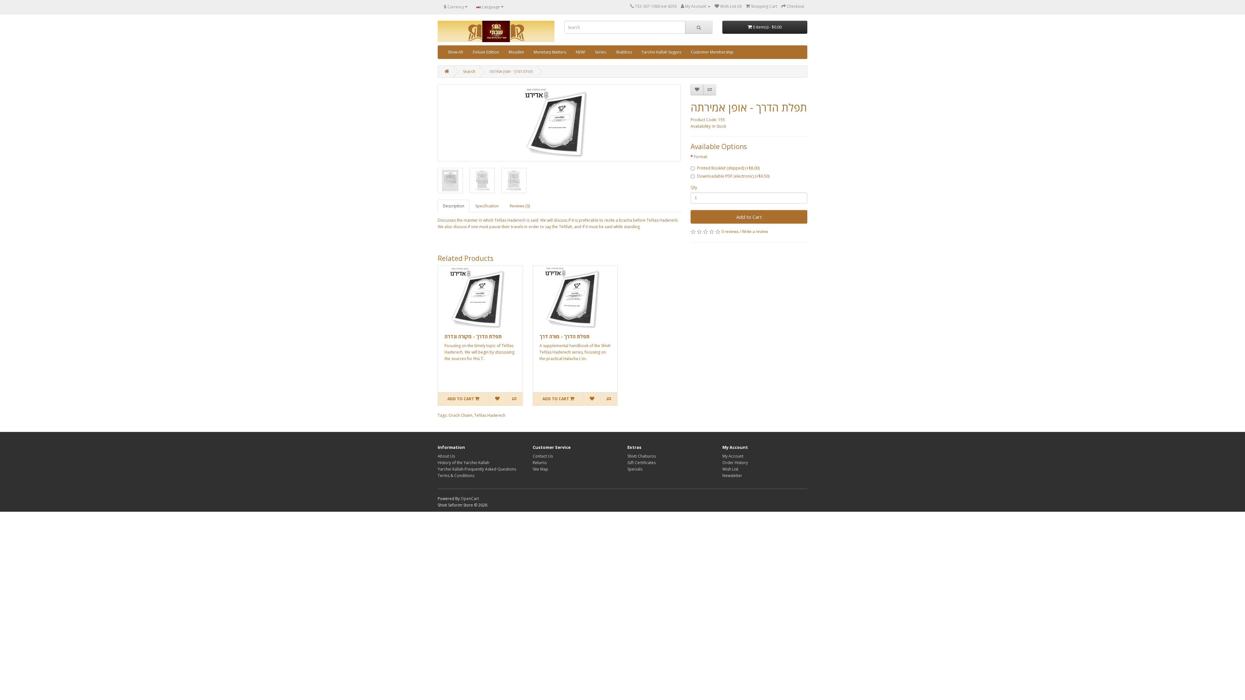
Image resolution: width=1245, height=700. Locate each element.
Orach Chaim (460, 415)
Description (453, 206)
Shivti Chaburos (641, 456)
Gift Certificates (641, 462)
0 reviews (730, 231)
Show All (455, 52)
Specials (634, 469)
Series (600, 52)
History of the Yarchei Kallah (463, 462)
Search (469, 71)
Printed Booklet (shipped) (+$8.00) (728, 168)
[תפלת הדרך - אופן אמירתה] (559, 122)
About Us (446, 456)
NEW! (580, 52)
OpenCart (470, 498)
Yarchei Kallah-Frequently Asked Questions (477, 469)
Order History (735, 462)
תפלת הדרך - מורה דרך (564, 336)
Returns (540, 462)
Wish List (730, 469)
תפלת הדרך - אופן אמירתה (511, 71)
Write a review (755, 231)
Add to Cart (749, 217)
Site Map (540, 469)
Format (700, 156)
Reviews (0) (520, 206)
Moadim (516, 52)
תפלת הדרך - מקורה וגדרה (473, 336)
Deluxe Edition (486, 52)
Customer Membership (712, 52)
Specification (487, 206)
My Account (732, 456)
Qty (694, 187)
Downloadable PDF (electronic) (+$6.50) (733, 176)
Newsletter (732, 475)
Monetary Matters (550, 52)
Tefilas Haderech (489, 415)
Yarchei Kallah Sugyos (661, 52)
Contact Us (543, 456)
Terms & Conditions (456, 475)
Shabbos (624, 52)
